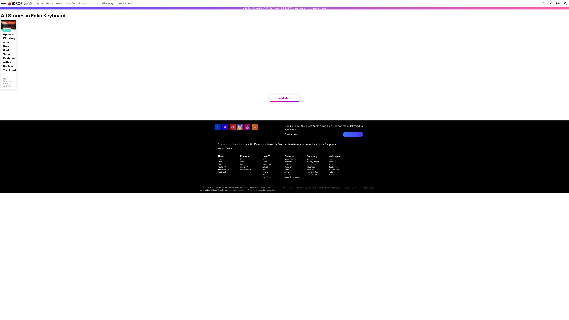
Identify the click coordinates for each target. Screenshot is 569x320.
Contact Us (224, 144)
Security (288, 167)
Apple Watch (223, 169)
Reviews (288, 162)
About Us (310, 159)
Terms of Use (312, 172)
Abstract (332, 162)
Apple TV (222, 167)
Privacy (287, 164)
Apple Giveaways (291, 177)
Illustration (333, 167)
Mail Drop (266, 177)
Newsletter (293, 144)
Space (331, 174)
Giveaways (108, 3)
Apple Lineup (43, 3)
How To (70, 3)
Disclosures (368, 188)
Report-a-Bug (225, 148)
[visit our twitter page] (225, 127)
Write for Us (308, 144)
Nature (332, 172)
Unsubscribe (240, 144)
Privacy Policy (313, 162)
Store (95, 3)
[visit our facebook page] (218, 127)
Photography (334, 169)
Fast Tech (222, 172)
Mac (220, 164)
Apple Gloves (289, 159)
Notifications (257, 144)
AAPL (286, 172)
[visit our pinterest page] (233, 127)
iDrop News (219, 187)
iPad (220, 162)
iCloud (265, 167)
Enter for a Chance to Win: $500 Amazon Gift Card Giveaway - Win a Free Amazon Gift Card (284, 8)
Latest (331, 159)
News (59, 3)
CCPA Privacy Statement (306, 188)
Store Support (326, 144)
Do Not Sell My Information (329, 188)
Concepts (288, 174)
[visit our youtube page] (247, 127)
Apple (331, 164)
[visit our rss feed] (255, 127)
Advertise (311, 167)
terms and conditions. (208, 190)
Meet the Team (275, 144)
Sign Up (352, 134)
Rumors (83, 3)
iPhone (221, 159)
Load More (284, 98)
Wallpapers (125, 3)
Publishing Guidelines (352, 188)
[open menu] (3, 3)
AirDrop (265, 159)
